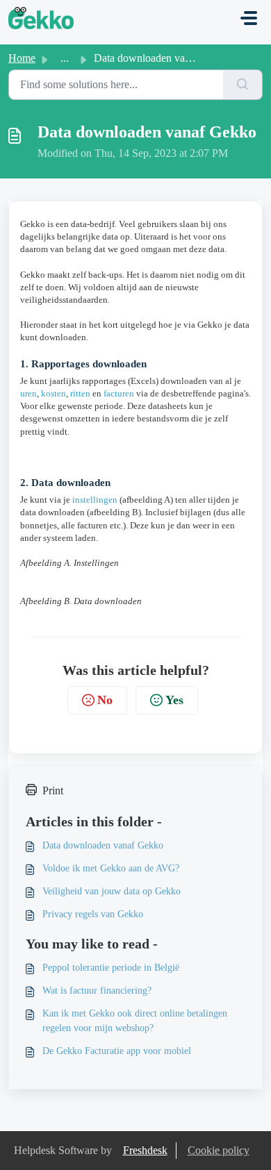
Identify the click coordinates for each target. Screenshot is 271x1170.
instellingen (94, 499)
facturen (119, 393)
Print (52, 790)
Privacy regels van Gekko (92, 914)
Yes (174, 700)
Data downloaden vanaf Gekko (102, 845)
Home (21, 58)
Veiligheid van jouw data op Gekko (111, 891)
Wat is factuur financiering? (96, 990)
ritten (80, 393)
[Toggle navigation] (249, 18)
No (105, 700)
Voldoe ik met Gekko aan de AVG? (110, 868)
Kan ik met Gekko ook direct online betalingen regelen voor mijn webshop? (134, 1020)
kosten (53, 393)
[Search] (243, 84)
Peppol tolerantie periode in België (110, 967)
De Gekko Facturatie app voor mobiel (116, 1051)
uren (28, 393)
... (64, 58)
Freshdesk (145, 1150)
